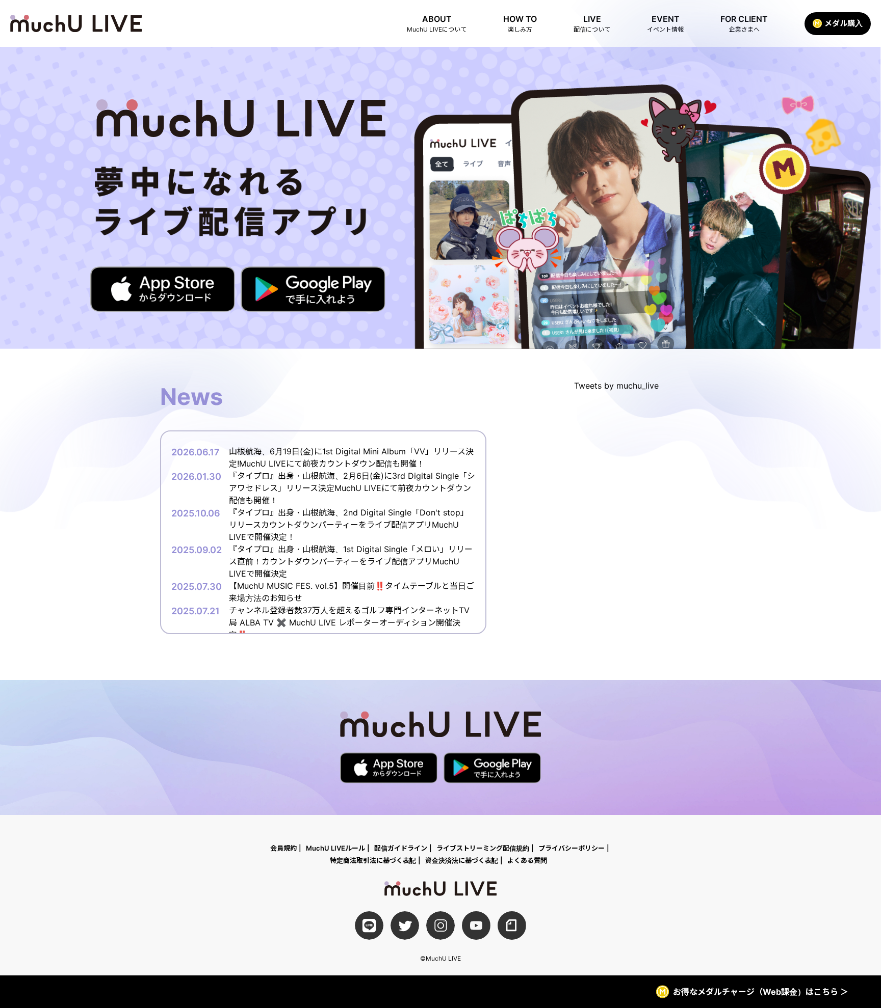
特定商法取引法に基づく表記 (373, 860)
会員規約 (283, 848)
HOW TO (520, 23)
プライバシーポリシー (571, 848)
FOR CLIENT (744, 23)
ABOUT (437, 23)
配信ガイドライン (400, 848)
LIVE (592, 23)
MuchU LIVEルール (335, 848)
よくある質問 (527, 860)
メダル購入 (843, 23)
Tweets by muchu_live (616, 385)
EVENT (665, 23)
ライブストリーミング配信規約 (482, 848)
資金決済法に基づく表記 (461, 860)
